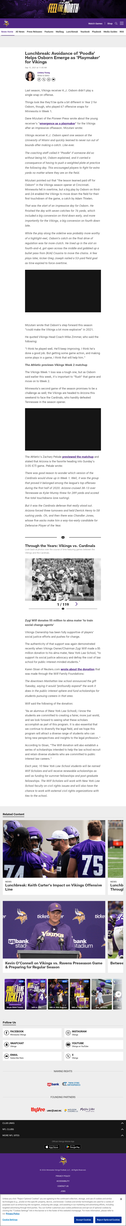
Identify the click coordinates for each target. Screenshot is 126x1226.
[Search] (116, 23)
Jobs (63, 1191)
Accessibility (63, 1181)
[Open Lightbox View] (63, 586)
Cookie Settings (10, 1219)
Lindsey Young (43, 72)
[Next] (76, 604)
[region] (63, 1210)
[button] (63, 291)
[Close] (121, 1199)
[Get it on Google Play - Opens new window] (73, 1148)
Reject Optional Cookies (108, 1219)
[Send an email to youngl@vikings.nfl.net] (53, 79)
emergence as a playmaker (57, 123)
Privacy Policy (63, 1176)
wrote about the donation (77, 669)
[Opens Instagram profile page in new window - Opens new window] (49, 79)
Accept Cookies (83, 1219)
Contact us (63, 1186)
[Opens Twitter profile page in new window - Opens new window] (44, 79)
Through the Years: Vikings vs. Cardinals (60, 545)
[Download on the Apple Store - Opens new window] (52, 1147)
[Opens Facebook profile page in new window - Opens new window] (39, 79)
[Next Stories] (118, 994)
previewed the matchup (78, 456)
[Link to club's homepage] (6, 22)
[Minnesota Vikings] (63, 1161)
